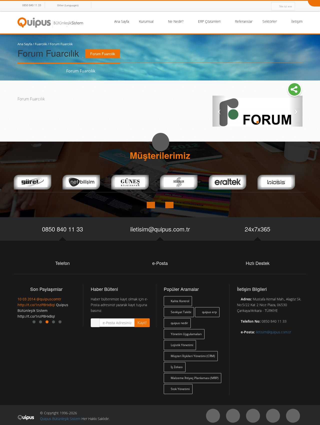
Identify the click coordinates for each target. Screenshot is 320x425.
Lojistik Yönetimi (181, 345)
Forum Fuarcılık (61, 44)
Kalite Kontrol (179, 301)
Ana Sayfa (121, 21)
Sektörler (270, 21)
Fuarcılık (41, 44)
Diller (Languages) (67, 5)
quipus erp (209, 312)
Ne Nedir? (176, 21)
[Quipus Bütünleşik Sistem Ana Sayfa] (50, 22)
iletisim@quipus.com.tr (160, 228)
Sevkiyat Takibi (180, 312)
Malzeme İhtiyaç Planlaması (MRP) (194, 378)
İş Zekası (176, 367)
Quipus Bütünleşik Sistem (60, 418)
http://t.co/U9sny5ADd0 (58, 304)
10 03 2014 (47, 299)
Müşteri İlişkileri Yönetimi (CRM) (192, 356)
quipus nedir (179, 323)
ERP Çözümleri (210, 21)
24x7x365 (257, 228)
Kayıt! (142, 322)
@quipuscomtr (70, 299)
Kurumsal (146, 21)
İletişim (296, 21)
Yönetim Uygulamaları (186, 334)
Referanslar (243, 21)
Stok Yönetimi (180, 389)
